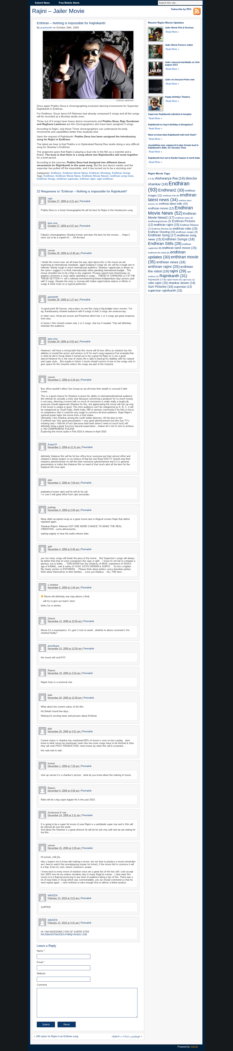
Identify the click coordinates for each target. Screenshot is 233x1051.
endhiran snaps (187, 231)
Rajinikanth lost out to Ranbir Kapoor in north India (174, 158)
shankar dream (182, 283)
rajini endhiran (105, 178)
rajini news (188, 280)
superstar (183, 286)
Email (40, 962)
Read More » (172, 31)
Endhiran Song (162, 235)
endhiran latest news (172, 197)
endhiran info (171, 195)
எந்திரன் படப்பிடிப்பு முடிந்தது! (126, 1036)
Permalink (85, 201)
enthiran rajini (87, 178)
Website (41, 973)
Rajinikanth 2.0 (157, 279)
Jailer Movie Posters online (179, 45)
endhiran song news (121, 175)
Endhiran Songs (121, 172)
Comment (42, 984)
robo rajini (158, 283)
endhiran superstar (67, 178)
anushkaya (53, 645)
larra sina (52, 223)
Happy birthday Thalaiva (177, 97)
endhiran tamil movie (179, 248)
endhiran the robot (158, 252)
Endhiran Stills (164, 243)
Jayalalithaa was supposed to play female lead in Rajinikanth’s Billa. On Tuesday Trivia (173, 146)
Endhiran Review (161, 229)
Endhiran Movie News (75, 172)
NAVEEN (52, 895)
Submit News (42, 2)
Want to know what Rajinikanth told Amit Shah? (172, 135)
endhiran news (184, 218)
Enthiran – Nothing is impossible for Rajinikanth (71, 23)
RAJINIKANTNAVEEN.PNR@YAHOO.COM (64, 934)
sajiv (50, 198)
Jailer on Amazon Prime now (179, 79)
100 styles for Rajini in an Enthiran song (57, 1036)
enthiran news (170, 262)
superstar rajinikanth (165, 290)
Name (41, 951)
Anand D (52, 444)
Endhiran (56, 172)
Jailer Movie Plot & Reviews (179, 27)
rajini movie (174, 279)
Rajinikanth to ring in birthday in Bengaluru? (170, 124)
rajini (178, 271)
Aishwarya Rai (170, 178)
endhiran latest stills (173, 203)
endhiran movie (161, 208)
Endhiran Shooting (99, 172)
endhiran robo (185, 228)
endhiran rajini (166, 224)
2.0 (151, 178)
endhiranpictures (159, 221)
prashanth (46, 27)
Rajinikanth (173, 276)
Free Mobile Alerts (69, 2)
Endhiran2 (171, 190)
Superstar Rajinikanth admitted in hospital (169, 114)
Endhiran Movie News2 (95, 175)
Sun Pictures (160, 286)
